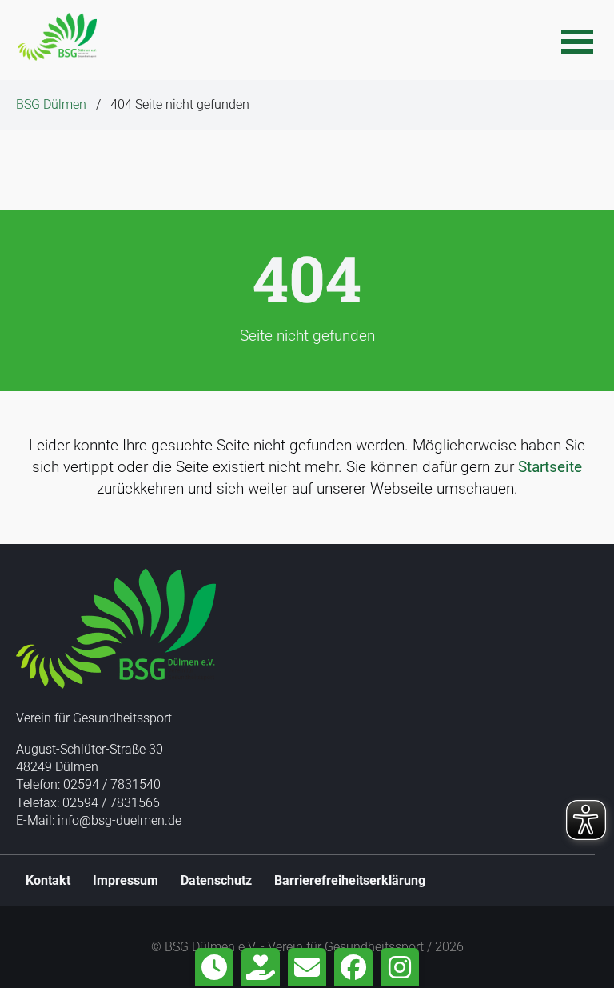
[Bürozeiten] (214, 967)
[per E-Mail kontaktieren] (307, 967)
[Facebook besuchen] (353, 967)
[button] (577, 40)
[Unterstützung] (260, 967)
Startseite (550, 467)
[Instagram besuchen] (400, 967)
